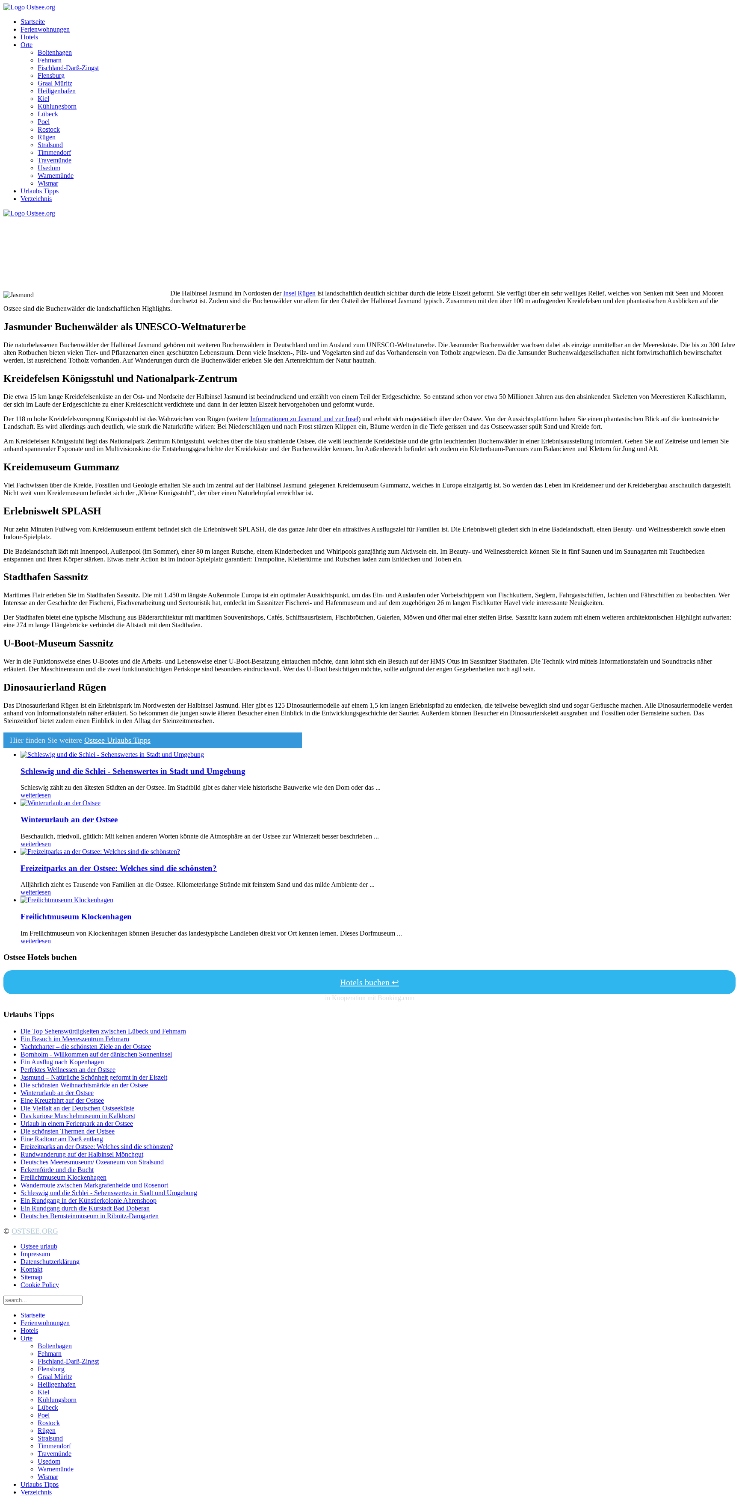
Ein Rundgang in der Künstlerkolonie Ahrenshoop (89, 1200)
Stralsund (50, 144)
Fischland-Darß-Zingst (68, 67)
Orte (27, 44)
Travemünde (54, 160)
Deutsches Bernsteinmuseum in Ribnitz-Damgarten (90, 1216)
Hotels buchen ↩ (369, 982)
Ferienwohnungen (45, 29)
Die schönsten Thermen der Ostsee (68, 1131)
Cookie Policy (40, 1284)
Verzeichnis (36, 198)
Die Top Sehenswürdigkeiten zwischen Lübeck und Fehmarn (103, 1031)
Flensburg (51, 75)
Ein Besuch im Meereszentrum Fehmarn (75, 1038)
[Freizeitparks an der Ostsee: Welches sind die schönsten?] (100, 851)
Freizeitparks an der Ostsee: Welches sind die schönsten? (119, 868)
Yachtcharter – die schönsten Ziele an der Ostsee (86, 1046)
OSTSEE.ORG (35, 1231)
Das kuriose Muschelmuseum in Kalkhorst (78, 1115)
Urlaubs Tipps (40, 191)
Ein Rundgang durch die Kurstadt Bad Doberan (85, 1208)
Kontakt (31, 1269)
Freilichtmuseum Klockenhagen (76, 916)
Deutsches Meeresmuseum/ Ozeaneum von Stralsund (92, 1162)
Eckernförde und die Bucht (57, 1169)
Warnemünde (56, 175)
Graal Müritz (55, 83)
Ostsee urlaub (39, 1246)
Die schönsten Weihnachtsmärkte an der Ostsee (84, 1085)
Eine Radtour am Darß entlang (62, 1139)
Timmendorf (54, 152)
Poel (44, 121)
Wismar (48, 183)
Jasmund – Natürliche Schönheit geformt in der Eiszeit (94, 1077)
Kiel (43, 98)
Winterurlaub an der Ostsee (69, 819)
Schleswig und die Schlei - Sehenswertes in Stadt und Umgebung (133, 771)
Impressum (35, 1254)
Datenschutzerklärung (50, 1261)
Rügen (47, 137)
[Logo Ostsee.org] (29, 7)
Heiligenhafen (57, 90)
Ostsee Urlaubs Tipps (117, 740)
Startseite (33, 21)
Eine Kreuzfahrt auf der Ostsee (62, 1100)
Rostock (49, 129)
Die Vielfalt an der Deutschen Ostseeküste (77, 1108)
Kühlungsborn (57, 106)
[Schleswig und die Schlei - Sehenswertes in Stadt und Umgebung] (112, 754)
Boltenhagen (55, 52)
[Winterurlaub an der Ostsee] (61, 802)
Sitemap (31, 1277)
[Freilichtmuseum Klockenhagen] (67, 900)
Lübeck (48, 114)
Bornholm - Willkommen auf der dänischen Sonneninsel (96, 1054)
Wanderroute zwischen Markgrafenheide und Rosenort (94, 1185)
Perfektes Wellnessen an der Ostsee (68, 1069)
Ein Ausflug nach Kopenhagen (62, 1062)
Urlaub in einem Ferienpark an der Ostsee (77, 1123)
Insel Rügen (299, 293)
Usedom (49, 167)
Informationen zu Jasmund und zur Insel (304, 418)
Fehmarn (50, 60)
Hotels (29, 37)
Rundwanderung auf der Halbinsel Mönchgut (82, 1154)
